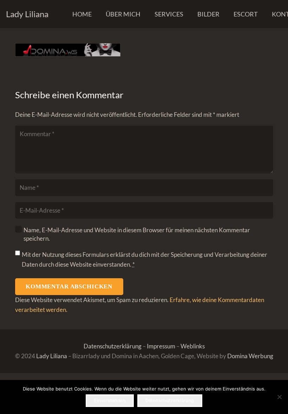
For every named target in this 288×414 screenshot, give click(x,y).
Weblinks (193, 346)
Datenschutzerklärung (113, 346)
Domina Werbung (250, 356)
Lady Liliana (51, 356)
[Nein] (279, 396)
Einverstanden (110, 400)
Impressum (161, 346)
